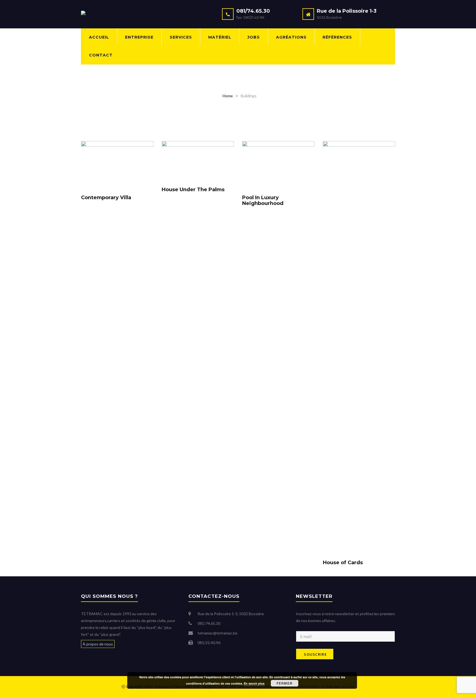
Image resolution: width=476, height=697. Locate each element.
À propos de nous (98, 644)
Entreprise (139, 37)
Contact (101, 55)
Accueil (99, 37)
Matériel (219, 37)
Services (181, 37)
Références (337, 37)
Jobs (253, 37)
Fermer (285, 683)
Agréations (291, 37)
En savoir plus (254, 683)
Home (228, 95)
